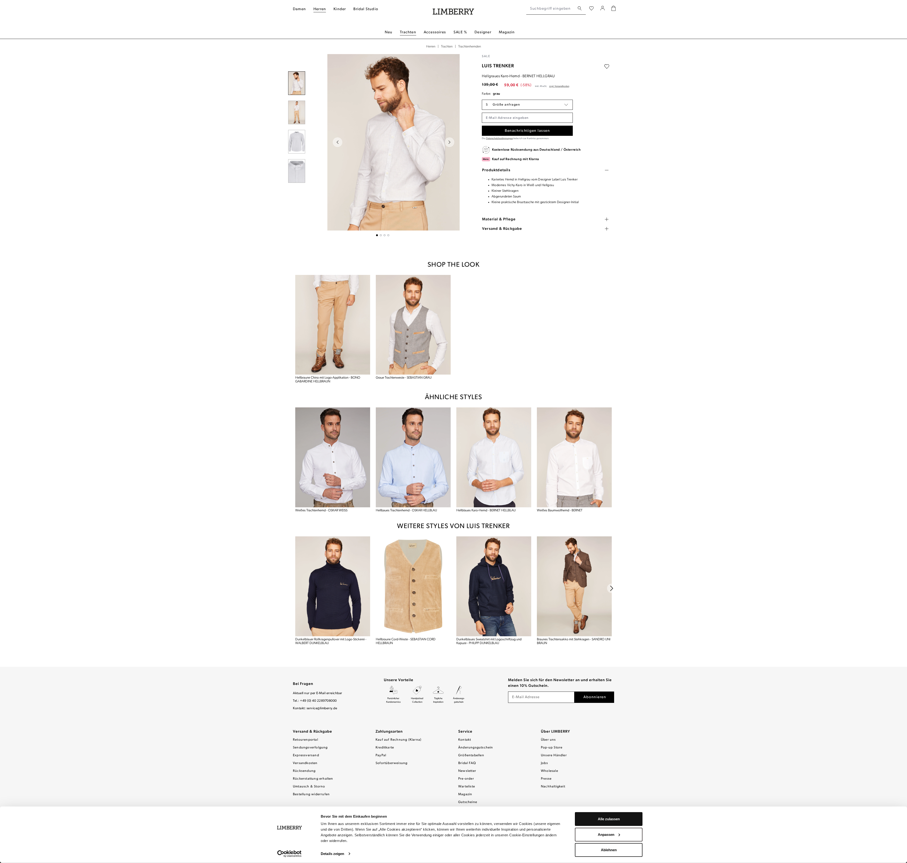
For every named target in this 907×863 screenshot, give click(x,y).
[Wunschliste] (591, 8)
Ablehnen (609, 850)
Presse (546, 779)
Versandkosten (305, 763)
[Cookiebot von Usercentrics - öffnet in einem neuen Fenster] (289, 853)
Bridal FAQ (467, 763)
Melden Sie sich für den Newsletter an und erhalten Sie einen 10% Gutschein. (560, 683)
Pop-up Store (551, 747)
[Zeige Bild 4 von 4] (388, 235)
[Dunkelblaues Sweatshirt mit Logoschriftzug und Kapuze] (493, 586)
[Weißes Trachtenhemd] (332, 457)
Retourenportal (305, 740)
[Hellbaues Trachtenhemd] (413, 457)
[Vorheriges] (337, 142)
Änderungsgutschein (475, 747)
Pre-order (466, 779)
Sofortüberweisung (391, 763)
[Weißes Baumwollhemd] (574, 457)
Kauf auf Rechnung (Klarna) (398, 740)
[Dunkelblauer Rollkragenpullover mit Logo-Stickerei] (332, 586)
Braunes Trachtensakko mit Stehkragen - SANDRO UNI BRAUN (573, 641)
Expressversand (306, 755)
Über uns (548, 740)
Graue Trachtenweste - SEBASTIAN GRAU (404, 378)
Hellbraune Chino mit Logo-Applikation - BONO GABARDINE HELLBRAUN (327, 379)
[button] (527, 105)
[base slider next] (611, 588)
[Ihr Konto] (602, 8)
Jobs (544, 763)
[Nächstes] (449, 142)
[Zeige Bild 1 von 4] (377, 235)
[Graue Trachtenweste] (413, 325)
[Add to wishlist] (606, 66)
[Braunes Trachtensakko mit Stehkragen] (574, 586)
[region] (382, 145)
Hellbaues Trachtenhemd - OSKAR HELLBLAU (406, 510)
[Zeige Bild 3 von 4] (384, 235)
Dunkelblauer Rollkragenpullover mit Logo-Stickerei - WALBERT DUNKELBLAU (330, 641)
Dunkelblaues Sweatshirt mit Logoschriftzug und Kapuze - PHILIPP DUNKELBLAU (489, 641)
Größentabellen (471, 755)
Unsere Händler (554, 755)
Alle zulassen (609, 819)
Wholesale (549, 771)
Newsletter (467, 771)
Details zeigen (332, 854)
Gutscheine (467, 802)
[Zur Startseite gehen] (453, 9)
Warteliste (466, 786)
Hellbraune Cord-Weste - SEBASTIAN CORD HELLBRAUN (406, 641)
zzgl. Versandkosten (559, 86)
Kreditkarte (385, 747)
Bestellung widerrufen (311, 794)
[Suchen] (579, 9)
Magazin (465, 794)
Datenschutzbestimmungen (499, 138)
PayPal (381, 755)
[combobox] (550, 9)
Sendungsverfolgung (310, 747)
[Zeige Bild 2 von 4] (381, 235)
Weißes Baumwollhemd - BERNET (559, 510)
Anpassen (606, 834)
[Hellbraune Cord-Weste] (413, 586)
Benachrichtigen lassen (527, 131)
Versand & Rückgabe (312, 732)
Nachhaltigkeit (553, 786)
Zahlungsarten (389, 732)
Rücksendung (304, 771)
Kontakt (464, 740)
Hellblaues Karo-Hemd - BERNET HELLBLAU (486, 510)
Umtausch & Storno (309, 786)
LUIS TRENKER (498, 66)
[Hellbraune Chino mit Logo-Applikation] (332, 325)
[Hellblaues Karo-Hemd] (493, 457)
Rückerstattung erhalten (313, 779)
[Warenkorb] (613, 9)
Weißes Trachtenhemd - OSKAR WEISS (321, 510)
